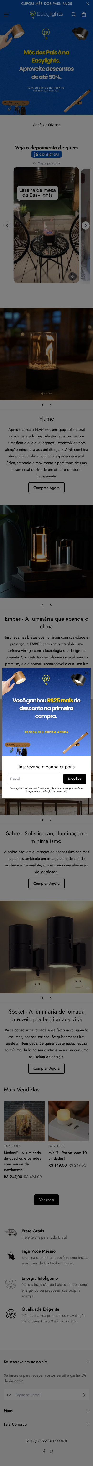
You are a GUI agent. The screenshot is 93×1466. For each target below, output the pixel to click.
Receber (74, 779)
